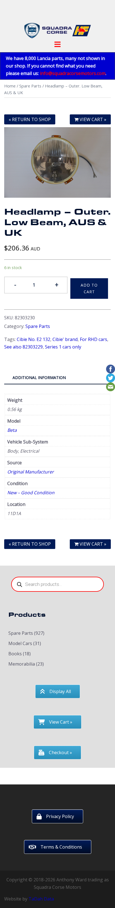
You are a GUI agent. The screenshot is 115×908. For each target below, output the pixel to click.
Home (10, 86)
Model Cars (20, 643)
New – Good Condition (30, 493)
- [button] (15, 284)
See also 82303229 (23, 347)
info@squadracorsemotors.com (73, 73)
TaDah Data (41, 899)
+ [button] (56, 284)
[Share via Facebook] (110, 368)
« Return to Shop (30, 119)
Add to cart (89, 288)
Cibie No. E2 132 (33, 339)
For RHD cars (93, 339)
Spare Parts (30, 86)
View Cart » (92, 119)
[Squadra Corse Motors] (57, 22)
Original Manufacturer (30, 472)
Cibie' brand (65, 339)
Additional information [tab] (39, 377)
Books (15, 654)
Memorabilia (21, 664)
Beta (12, 430)
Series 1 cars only (63, 347)
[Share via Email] (110, 386)
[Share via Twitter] (110, 377)
